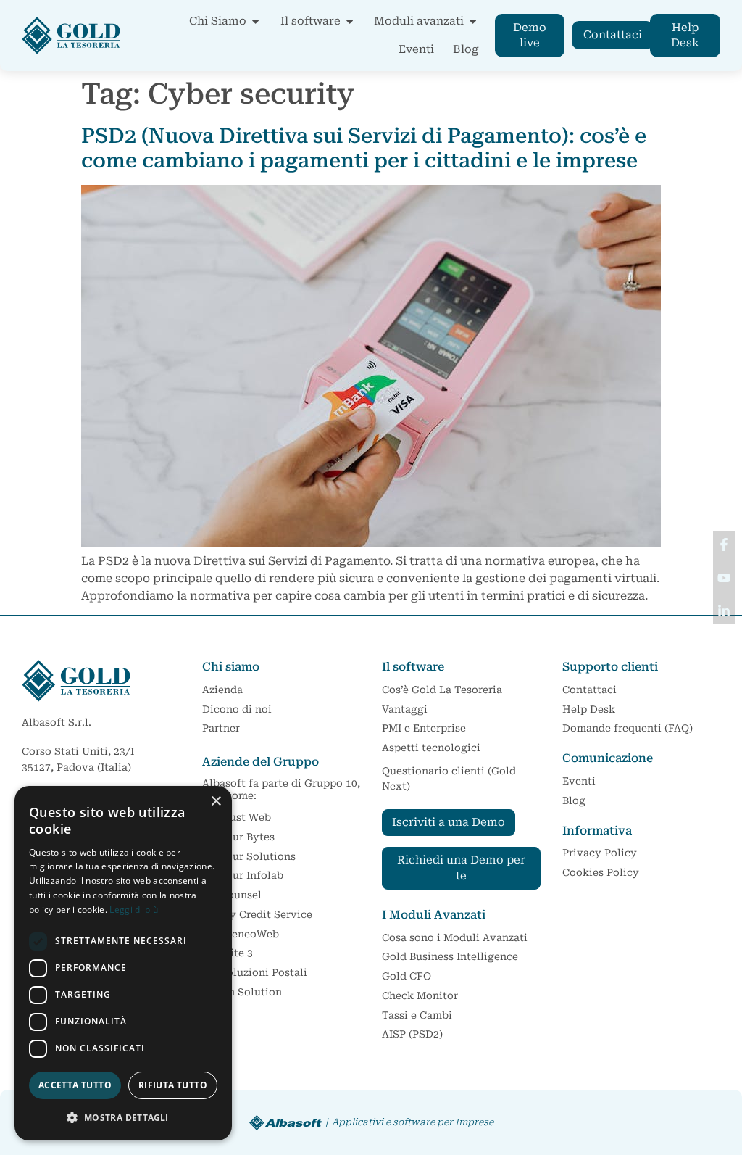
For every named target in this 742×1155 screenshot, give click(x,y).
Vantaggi (405, 709)
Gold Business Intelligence (450, 956)
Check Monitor (420, 995)
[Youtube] (724, 578)
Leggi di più (133, 909)
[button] (123, 1117)
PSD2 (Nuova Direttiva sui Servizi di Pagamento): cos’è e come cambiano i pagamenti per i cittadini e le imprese (363, 148)
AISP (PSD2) (412, 1034)
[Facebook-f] (724, 544)
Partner (221, 728)
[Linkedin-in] (724, 611)
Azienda (222, 689)
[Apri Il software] (349, 21)
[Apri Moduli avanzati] (472, 21)
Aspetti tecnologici (431, 747)
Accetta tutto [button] (75, 1085)
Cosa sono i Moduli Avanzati (455, 937)
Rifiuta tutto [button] (172, 1085)
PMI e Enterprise (424, 728)
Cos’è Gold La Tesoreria (442, 689)
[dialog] (123, 963)
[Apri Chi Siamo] (255, 21)
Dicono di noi (237, 709)
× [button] (215, 801)
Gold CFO (406, 976)
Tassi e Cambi (417, 1015)
